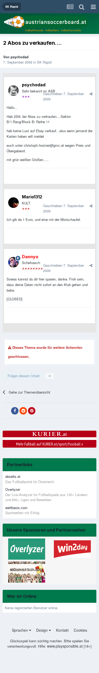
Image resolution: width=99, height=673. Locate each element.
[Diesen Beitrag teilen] (90, 93)
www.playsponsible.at (65, 646)
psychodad (20, 56)
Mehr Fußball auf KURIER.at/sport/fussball (49, 444)
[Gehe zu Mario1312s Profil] (13, 202)
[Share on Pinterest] (31, 411)
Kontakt (62, 630)
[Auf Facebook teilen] (14, 411)
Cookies (80, 630)
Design (42, 630)
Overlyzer (12, 489)
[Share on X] (6, 411)
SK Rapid (44, 62)
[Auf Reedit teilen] (23, 411)
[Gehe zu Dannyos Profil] (13, 262)
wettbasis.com (16, 507)
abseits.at (12, 476)
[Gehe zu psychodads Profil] (13, 90)
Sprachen (20, 630)
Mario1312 (32, 196)
